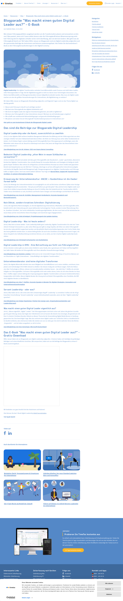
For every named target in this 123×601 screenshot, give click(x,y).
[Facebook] (5, 434)
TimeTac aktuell (96, 24)
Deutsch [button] (118, 3)
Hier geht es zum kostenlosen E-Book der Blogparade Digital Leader (28, 122)
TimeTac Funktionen (97, 27)
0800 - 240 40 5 (98, 579)
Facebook (97, 70)
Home (6, 16)
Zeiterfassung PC (38, 576)
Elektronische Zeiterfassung (12, 573)
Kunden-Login (110, 3)
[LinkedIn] (10, 434)
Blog (21, 16)
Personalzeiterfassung (11, 579)
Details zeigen (26, 597)
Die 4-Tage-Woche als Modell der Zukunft (103, 61)
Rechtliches (95, 21)
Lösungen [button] (45, 3)
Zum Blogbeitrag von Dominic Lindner (17, 254)
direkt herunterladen (39, 413)
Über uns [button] (63, 3)
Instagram (68, 579)
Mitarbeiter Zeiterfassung (11, 576)
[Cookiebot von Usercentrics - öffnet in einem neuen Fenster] (11, 597)
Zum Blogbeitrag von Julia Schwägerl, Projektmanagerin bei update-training (30, 216)
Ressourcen (14, 16)
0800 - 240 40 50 (98, 573)
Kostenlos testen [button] (94, 3)
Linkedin (97, 73)
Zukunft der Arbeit (97, 32)
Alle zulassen (109, 583)
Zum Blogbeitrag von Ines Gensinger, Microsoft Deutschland (25, 327)
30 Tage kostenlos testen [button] (73, 550)
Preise (38, 3)
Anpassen (108, 589)
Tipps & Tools (95, 29)
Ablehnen (109, 594)
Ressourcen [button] (54, 3)
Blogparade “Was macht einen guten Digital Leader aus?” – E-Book (47, 16)
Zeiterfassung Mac (39, 573)
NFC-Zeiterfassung (39, 579)
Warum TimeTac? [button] (29, 3)
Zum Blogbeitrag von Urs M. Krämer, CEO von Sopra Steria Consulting (28, 149)
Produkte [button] (18, 3)
